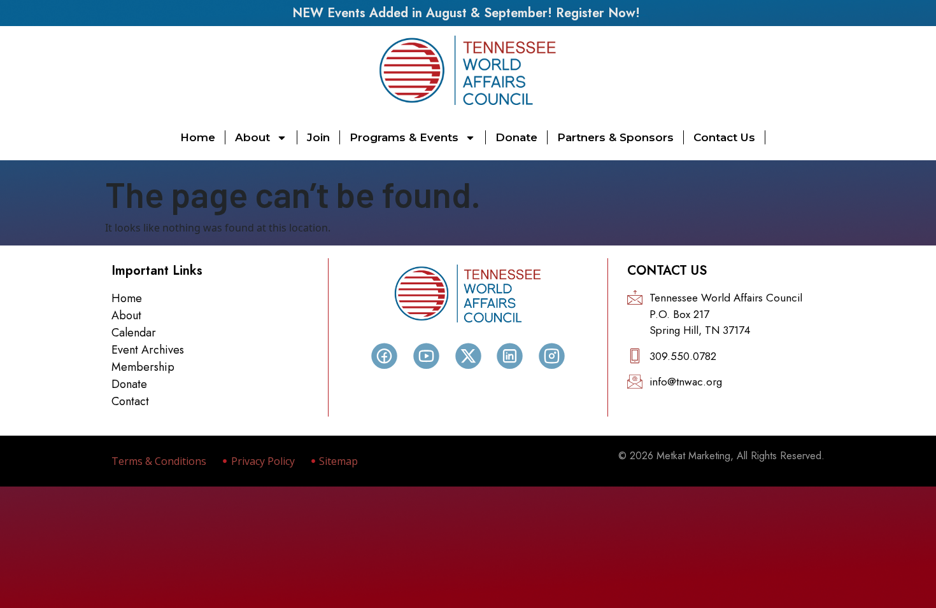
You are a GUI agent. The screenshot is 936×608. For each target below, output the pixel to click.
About (252, 137)
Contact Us (724, 137)
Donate (516, 137)
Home (197, 137)
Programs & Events (404, 137)
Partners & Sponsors (615, 137)
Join (318, 137)
